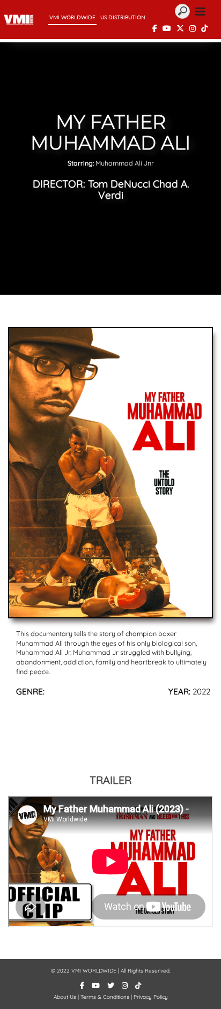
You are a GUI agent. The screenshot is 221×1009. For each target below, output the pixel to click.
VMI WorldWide (72, 17)
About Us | (67, 996)
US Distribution (122, 17)
